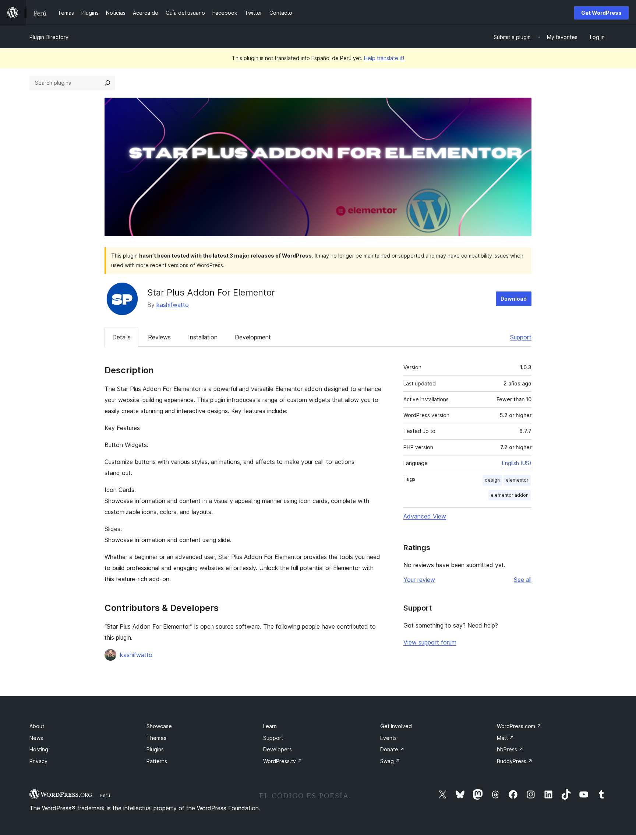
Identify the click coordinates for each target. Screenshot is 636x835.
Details (121, 337)
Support (520, 337)
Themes (156, 738)
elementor (517, 480)
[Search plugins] (107, 83)
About (36, 726)
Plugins (155, 749)
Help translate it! (384, 58)
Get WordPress (601, 13)
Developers (277, 749)
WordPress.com (519, 726)
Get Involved (396, 726)
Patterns (156, 761)
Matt (505, 738)
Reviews (159, 337)
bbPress (510, 749)
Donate (392, 749)
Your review (419, 579)
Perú (105, 795)
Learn (270, 726)
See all (522, 579)
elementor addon (510, 495)
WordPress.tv (282, 761)
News (36, 738)
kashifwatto (172, 304)
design (492, 480)
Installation (203, 337)
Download (514, 299)
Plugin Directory (48, 37)
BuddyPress (515, 761)
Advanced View (424, 516)
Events (388, 738)
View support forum (429, 642)
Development (253, 337)
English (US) (516, 463)
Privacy (38, 761)
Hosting (38, 749)
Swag (390, 761)
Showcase (159, 726)
